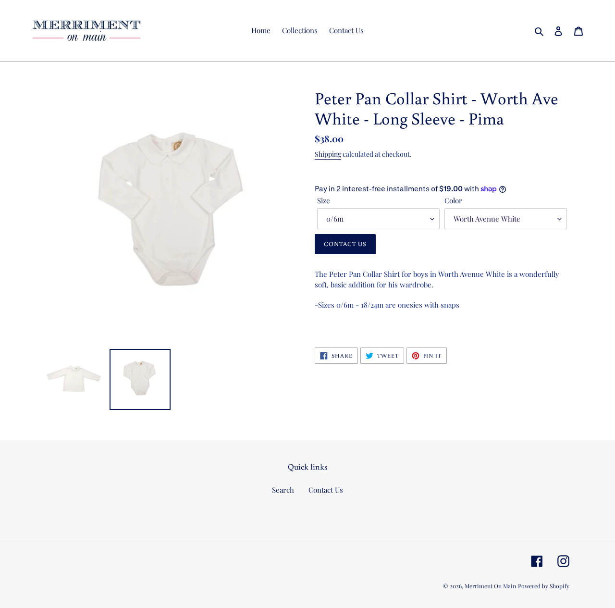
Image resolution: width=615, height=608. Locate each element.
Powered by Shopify (543, 586)
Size (323, 200)
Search (283, 490)
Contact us (345, 244)
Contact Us (325, 490)
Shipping (328, 154)
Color (453, 200)
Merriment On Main (490, 586)
